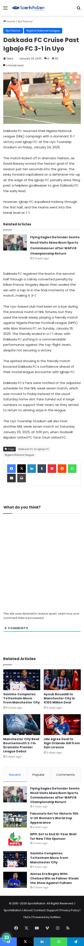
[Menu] (5, 9)
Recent (15, 774)
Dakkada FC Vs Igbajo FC (33, 449)
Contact (39, 910)
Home (10, 21)
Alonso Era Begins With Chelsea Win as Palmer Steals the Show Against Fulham (54, 878)
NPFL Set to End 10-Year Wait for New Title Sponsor (53, 836)
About (27, 910)
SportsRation (13, 910)
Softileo (55, 917)
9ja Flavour (25, 21)
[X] (21, 468)
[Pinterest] (52, 468)
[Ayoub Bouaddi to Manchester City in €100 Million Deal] (62, 679)
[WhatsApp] (72, 468)
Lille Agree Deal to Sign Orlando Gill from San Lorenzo (62, 743)
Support (52, 910)
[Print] (21, 478)
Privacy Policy (69, 910)
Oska (9, 58)
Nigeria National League (43, 31)
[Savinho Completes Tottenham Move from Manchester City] (21, 679)
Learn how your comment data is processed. (41, 616)
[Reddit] (62, 468)
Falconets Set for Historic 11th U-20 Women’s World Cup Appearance (54, 818)
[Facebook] (11, 468)
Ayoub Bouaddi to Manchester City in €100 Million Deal (59, 698)
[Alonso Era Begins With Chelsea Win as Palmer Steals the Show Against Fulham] (15, 880)
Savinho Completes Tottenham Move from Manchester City (21, 698)
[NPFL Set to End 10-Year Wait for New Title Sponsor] (15, 840)
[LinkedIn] (31, 468)
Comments (65, 774)
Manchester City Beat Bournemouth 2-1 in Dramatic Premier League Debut (21, 745)
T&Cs (27, 917)
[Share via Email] (11, 478)
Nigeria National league (19, 455)
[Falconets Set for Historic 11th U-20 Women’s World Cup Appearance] (15, 819)
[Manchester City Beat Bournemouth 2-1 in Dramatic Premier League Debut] (21, 724)
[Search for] (78, 9)
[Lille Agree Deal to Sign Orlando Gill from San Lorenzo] (62, 724)
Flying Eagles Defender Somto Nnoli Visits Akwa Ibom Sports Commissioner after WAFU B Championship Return (55, 795)
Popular (39, 774)
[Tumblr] (41, 468)
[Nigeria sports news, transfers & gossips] (28, 8)
